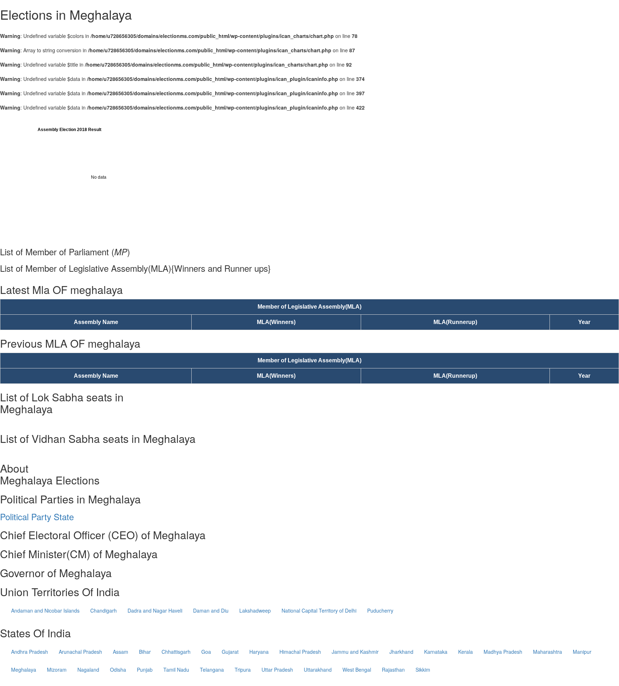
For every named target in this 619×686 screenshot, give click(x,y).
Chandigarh (103, 610)
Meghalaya (23, 669)
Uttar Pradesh (277, 669)
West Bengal (356, 669)
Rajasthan (393, 669)
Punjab (145, 669)
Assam (120, 651)
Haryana (259, 651)
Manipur (582, 651)
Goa (206, 651)
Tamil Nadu (176, 669)
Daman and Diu (211, 610)
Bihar (145, 651)
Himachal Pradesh (300, 651)
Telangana (212, 669)
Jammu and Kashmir (355, 651)
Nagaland (88, 669)
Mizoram (57, 669)
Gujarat (230, 651)
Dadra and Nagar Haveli (155, 610)
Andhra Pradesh (29, 651)
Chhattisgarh (176, 651)
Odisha (118, 669)
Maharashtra (547, 651)
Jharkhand (401, 651)
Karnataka (435, 651)
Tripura (243, 669)
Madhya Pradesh (503, 651)
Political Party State (37, 516)
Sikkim (423, 669)
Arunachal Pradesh (80, 651)
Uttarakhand (318, 669)
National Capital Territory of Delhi (319, 610)
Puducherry (380, 610)
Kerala (465, 651)
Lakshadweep (255, 610)
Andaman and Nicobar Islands (45, 610)
